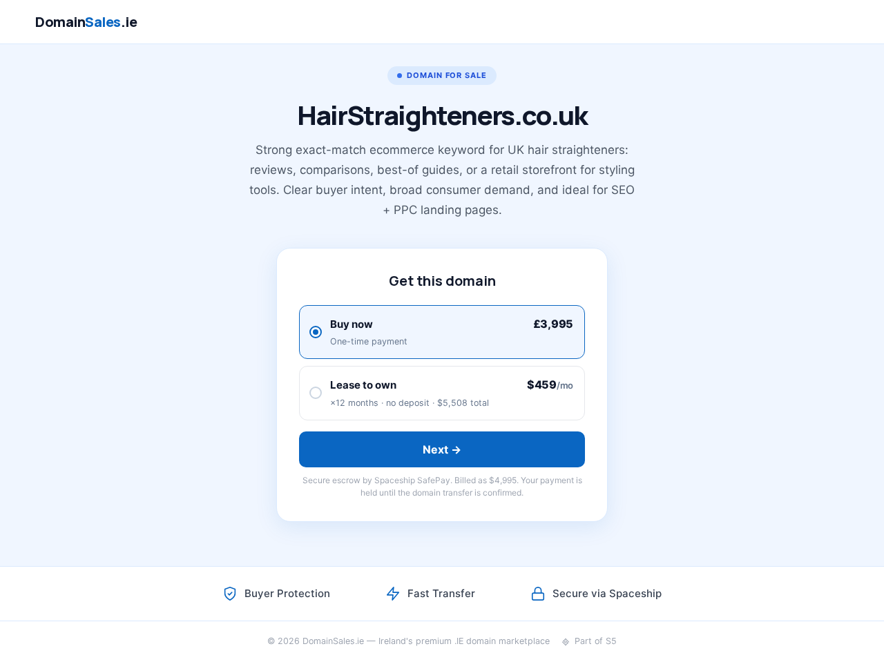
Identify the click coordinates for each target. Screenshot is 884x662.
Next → (442, 449)
